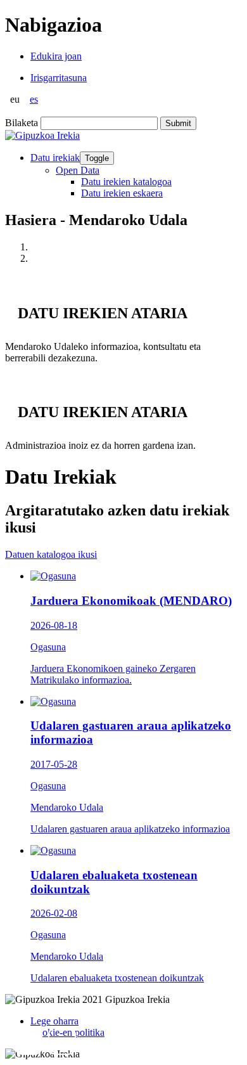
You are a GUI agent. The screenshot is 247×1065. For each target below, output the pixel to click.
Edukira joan (56, 56)
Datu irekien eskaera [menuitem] (122, 193)
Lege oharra (54, 1021)
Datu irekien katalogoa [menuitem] (126, 181)
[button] (28, 1041)
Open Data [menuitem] (77, 170)
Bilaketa (21, 122)
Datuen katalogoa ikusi (51, 554)
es (34, 99)
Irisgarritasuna (58, 77)
